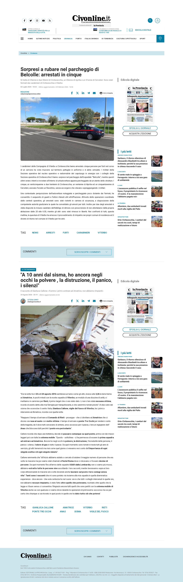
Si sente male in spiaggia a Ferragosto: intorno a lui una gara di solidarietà (132, 177)
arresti (50, 232)
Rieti (104, 507)
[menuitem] (30, 38)
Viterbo (87, 507)
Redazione (25, 92)
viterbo (102, 232)
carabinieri (83, 232)
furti (66, 232)
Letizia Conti (32, 300)
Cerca (150, 20)
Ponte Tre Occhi (41, 511)
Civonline (24, 53)
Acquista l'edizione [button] (140, 133)
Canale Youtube (43, 20)
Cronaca (33, 53)
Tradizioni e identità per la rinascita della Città (39, 31)
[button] (157, 20)
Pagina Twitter (30, 20)
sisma (77, 511)
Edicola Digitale (143, 30)
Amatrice (68, 507)
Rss (49, 20)
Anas (63, 511)
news (35, 232)
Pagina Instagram (37, 20)
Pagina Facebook (24, 20)
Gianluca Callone (42, 507)
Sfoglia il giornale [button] (140, 128)
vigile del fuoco (99, 511)
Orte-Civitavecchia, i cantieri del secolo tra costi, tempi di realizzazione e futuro (132, 223)
